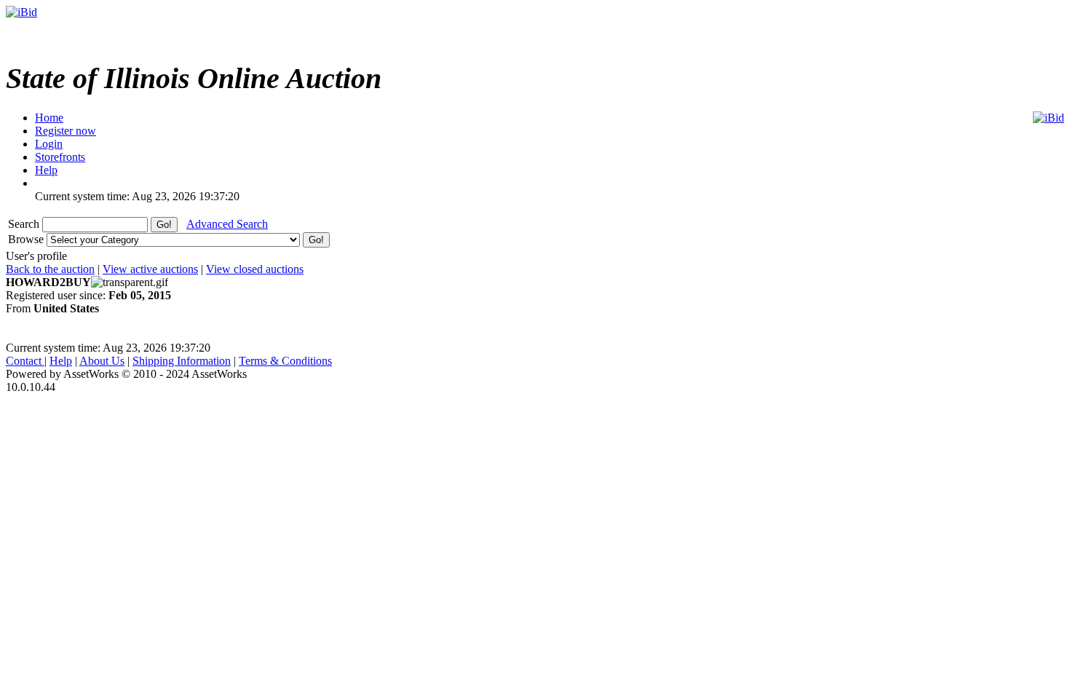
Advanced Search (227, 224)
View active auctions (150, 269)
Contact (25, 361)
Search (25, 224)
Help (60, 361)
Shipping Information (181, 361)
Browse (27, 239)
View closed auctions (255, 269)
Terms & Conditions (285, 361)
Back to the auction (50, 269)
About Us (101, 361)
